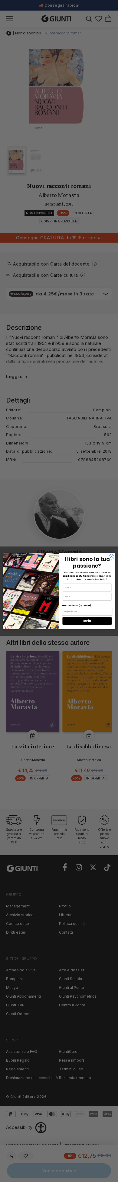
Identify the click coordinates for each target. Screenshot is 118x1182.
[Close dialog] (111, 556)
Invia (87, 621)
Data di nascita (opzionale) (76, 605)
